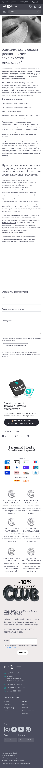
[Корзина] (39, 6)
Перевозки (26, 701)
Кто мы (6, 701)
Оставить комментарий (15, 345)
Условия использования (32, 354)
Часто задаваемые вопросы (28, 712)
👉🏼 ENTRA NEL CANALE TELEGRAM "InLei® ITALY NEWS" (21, 422)
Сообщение (7, 321)
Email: (6, 640)
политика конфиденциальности (13, 760)
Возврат (25, 708)
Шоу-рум (7, 705)
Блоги (6, 711)
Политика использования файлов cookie (16, 763)
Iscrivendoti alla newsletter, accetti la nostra (22, 646)
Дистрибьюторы (9, 708)
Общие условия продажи (10, 758)
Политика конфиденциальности (12, 354)
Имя (3, 297)
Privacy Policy (11, 647)
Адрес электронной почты (13, 309)
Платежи (25, 705)
